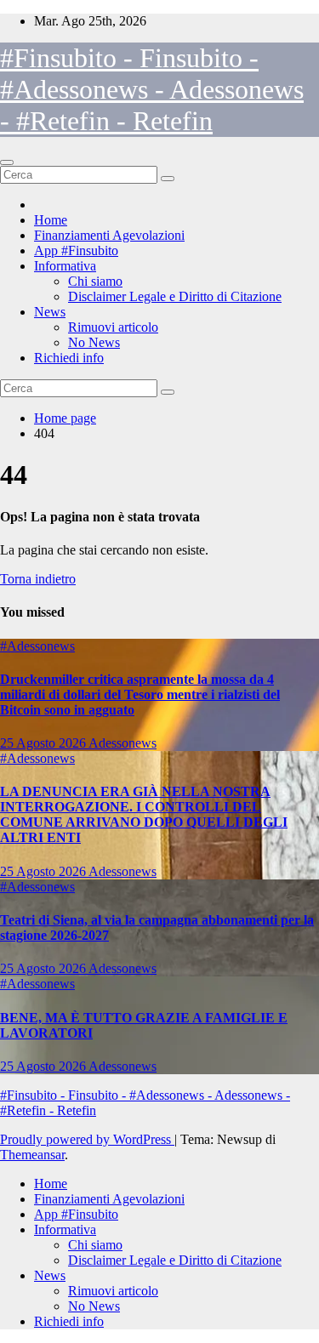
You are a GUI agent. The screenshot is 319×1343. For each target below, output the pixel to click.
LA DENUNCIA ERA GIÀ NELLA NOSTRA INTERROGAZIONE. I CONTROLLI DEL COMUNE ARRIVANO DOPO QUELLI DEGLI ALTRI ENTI (144, 814)
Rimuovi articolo (113, 327)
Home (50, 220)
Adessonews (122, 743)
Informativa (65, 266)
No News (94, 342)
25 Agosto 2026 (44, 743)
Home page (65, 418)
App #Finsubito (76, 250)
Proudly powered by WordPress (87, 1139)
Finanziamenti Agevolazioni (109, 235)
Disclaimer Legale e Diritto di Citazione (175, 296)
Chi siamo (95, 281)
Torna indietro (38, 579)
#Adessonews (37, 646)
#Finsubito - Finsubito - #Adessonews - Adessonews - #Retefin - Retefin (152, 89)
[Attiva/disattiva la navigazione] (7, 162)
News (50, 311)
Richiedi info (69, 357)
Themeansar (32, 1154)
